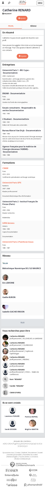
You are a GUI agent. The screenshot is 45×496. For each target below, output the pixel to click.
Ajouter (23, 18)
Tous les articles (24, 457)
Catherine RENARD (17, 336)
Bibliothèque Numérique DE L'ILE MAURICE (21, 268)
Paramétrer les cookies (30, 455)
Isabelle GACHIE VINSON (13, 311)
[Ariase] (12, 484)
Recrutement (32, 453)
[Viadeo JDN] (33, 480)
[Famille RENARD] (5, 386)
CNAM (5, 168)
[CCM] (33, 470)
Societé (40, 453)
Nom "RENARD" (16, 379)
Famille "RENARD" (17, 386)
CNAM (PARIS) (15, 392)
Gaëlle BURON (8, 297)
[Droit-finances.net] (33, 475)
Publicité (24, 453)
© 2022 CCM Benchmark (22, 459)
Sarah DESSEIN (10, 429)
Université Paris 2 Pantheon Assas (17, 242)
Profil (11, 26)
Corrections (34, 457)
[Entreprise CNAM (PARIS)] (5, 393)
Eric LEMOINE (8, 282)
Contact (17, 453)
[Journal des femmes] (12, 470)
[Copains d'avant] (12, 480)
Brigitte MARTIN (31, 429)
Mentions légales (12, 457)
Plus (22, 322)
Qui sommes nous (8, 453)
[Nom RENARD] (5, 379)
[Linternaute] (12, 475)
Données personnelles (14, 455)
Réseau (33, 26)
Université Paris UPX (11, 182)
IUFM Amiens (8, 223)
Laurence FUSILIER (12, 416)
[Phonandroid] (33, 484)
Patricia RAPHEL (31, 417)
